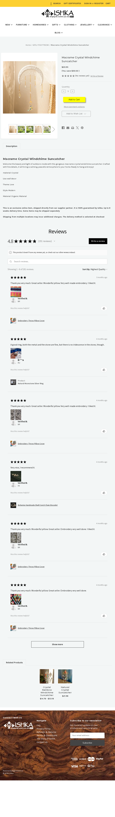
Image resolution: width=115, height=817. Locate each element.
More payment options (74, 107)
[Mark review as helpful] (104, 308)
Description (11, 146)
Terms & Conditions (47, 735)
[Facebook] (63, 128)
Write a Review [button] (96, 76)
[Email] (67, 128)
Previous (5, 129)
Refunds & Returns (46, 732)
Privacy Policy (43, 728)
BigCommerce (17, 771)
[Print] (72, 128)
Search (57, 3)
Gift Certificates (72, 3)
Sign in (87, 3)
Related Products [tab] (14, 662)
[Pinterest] (82, 128)
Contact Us (42, 742)
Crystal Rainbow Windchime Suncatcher (46, 691)
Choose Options (47, 680)
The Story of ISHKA (46, 738)
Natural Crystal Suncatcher (65, 690)
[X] (77, 128)
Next (53, 129)
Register (99, 3)
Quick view (47, 673)
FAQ (38, 725)
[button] (54, 241)
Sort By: (86, 269)
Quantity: (66, 87)
